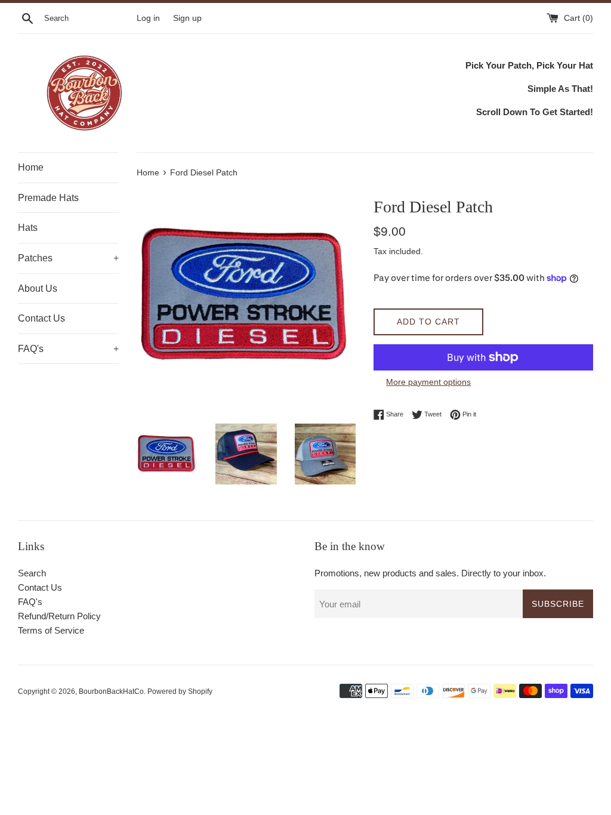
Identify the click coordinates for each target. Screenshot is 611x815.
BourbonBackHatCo (111, 691)
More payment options (428, 382)
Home (31, 167)
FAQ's (68, 349)
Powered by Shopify (179, 691)
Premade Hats (48, 198)
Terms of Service (51, 630)
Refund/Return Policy (59, 616)
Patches (68, 258)
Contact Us (41, 318)
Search (32, 573)
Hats (28, 228)
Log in (148, 18)
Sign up (187, 18)
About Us (37, 288)
